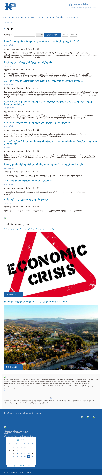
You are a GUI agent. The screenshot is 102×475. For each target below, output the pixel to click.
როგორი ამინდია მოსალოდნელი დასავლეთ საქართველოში (37, 122)
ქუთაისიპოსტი (78, 4)
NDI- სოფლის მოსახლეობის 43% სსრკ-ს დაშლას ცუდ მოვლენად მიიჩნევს (43, 81)
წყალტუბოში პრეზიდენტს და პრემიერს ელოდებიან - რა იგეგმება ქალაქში (43, 164)
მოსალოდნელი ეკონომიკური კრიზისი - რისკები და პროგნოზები (29, 229)
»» (33, 439)
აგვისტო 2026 (21, 440)
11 (13, 453)
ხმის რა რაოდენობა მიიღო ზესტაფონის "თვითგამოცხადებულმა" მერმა (42, 41)
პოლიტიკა (8, 147)
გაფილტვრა (52, 35)
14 (25, 453)
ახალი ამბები (9, 45)
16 (32, 453)
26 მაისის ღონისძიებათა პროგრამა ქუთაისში (28, 180)
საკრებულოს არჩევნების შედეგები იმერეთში (28, 62)
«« (9, 439)
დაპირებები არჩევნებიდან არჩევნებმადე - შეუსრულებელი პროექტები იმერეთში (36, 302)
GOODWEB (28, 472)
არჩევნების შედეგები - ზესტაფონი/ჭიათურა (27, 199)
